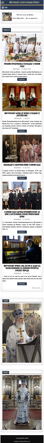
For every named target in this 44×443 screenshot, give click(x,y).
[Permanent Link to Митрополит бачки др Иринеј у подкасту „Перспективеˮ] (22, 97)
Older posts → (37, 288)
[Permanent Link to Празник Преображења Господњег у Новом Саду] (22, 48)
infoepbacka (16, 69)
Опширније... (22, 79)
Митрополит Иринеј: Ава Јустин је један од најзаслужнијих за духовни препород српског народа (22, 268)
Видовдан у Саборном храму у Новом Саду (22, 164)
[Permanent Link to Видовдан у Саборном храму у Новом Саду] (22, 149)
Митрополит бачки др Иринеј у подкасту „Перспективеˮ (22, 114)
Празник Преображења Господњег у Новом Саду (22, 65)
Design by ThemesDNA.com (22, 441)
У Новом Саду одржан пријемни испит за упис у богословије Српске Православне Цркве (22, 214)
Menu (5, 7)
